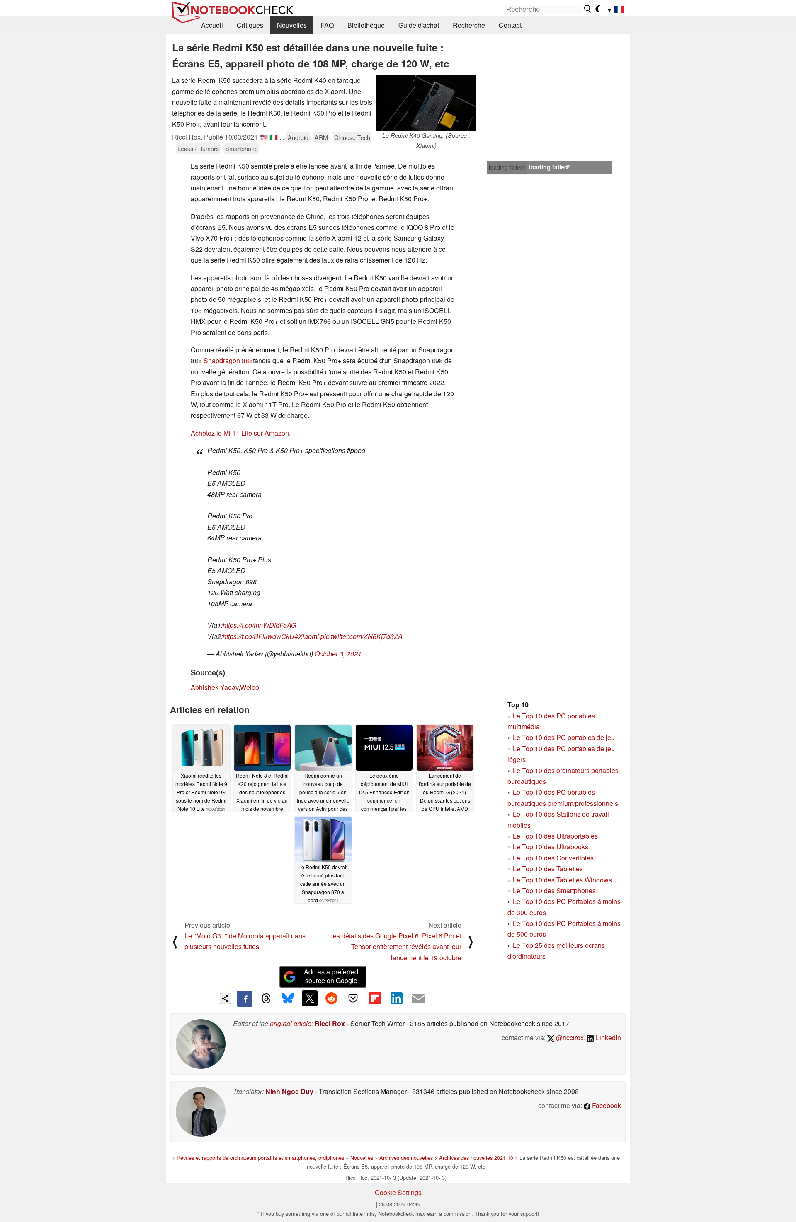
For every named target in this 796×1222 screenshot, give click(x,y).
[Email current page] (418, 999)
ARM (321, 137)
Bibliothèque (366, 25)
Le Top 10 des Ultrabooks (550, 846)
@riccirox (569, 1037)
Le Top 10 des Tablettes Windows (562, 880)
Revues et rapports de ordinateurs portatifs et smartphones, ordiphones (260, 1158)
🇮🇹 (273, 137)
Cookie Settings (398, 1192)
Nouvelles (292, 25)
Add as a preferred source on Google (331, 976)
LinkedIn (607, 1037)
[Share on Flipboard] (375, 998)
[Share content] (225, 998)
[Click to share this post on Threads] (266, 999)
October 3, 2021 (338, 653)
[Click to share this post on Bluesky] (288, 999)
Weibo (249, 687)
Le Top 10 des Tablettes (548, 868)
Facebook (605, 1105)
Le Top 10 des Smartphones (554, 890)
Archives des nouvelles (406, 1158)
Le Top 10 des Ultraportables (555, 836)
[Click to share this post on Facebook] (244, 999)
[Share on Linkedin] (396, 998)
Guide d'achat (418, 25)
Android (298, 137)
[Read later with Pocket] (353, 998)
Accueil (212, 25)
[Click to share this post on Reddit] (331, 998)
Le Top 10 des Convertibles (553, 858)
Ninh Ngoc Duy (289, 1091)
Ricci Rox (330, 1023)
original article (290, 1023)
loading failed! (507, 167)
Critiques (250, 25)
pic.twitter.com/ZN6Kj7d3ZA (361, 636)
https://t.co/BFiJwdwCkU (258, 636)
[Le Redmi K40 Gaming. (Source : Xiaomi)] (426, 103)
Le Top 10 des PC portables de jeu (564, 737)
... (281, 137)
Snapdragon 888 (228, 360)
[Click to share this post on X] (310, 998)
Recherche (469, 25)
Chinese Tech (352, 137)
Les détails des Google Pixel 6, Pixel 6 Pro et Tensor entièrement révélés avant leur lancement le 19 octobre (395, 946)
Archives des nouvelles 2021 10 (476, 1158)
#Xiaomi (306, 636)
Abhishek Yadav (214, 687)
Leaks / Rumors (198, 148)
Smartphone (241, 148)
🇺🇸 (264, 137)
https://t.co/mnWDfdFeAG (259, 625)
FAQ (327, 25)
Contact (510, 25)
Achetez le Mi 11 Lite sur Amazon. (241, 433)
